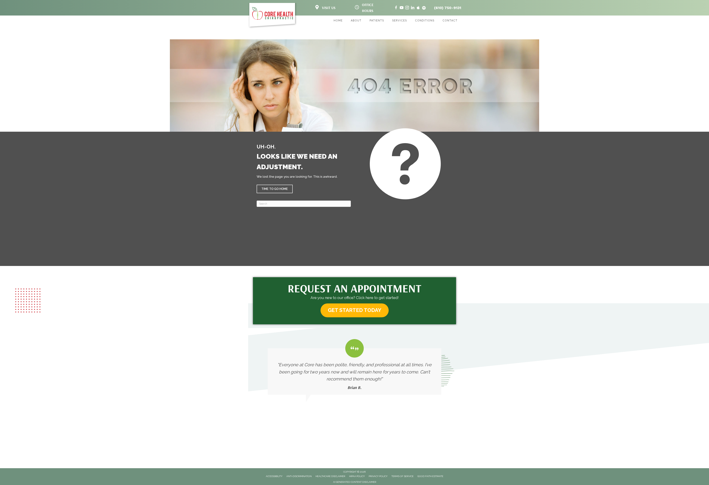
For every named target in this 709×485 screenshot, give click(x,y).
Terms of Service (402, 476)
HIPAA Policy (357, 476)
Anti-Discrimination (299, 476)
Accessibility (274, 476)
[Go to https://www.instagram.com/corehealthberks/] (407, 8)
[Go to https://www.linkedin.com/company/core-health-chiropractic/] (413, 8)
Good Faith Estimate (430, 476)
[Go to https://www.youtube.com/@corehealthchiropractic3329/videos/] (401, 8)
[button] (275, 189)
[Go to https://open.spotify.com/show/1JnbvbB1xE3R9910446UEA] (424, 8)
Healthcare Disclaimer (330, 476)
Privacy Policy (378, 476)
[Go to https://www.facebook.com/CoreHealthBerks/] (396, 8)
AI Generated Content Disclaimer (354, 482)
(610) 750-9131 (447, 8)
